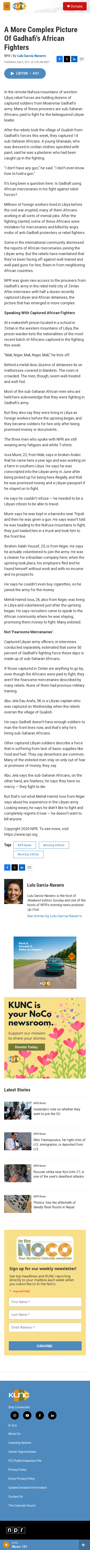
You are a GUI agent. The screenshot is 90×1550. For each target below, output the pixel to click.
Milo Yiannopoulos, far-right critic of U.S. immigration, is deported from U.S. (59, 1144)
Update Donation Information (27, 1487)
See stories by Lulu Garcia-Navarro (54, 916)
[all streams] (84, 1545)
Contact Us (15, 1496)
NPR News (25, 845)
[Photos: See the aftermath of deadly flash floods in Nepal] (17, 1204)
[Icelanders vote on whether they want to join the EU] (17, 1111)
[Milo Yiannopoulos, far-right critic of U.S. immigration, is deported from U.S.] (17, 1141)
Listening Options (19, 1442)
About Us (14, 1433)
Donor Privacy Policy (21, 1478)
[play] (6, 1545)
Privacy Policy (17, 1469)
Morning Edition (54, 845)
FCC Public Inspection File (24, 1460)
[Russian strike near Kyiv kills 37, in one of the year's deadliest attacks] (17, 1173)
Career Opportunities (22, 1451)
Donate (76, 6)
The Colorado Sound (21, 1505)
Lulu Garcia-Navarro (31, 56)
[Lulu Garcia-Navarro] (13, 891)
